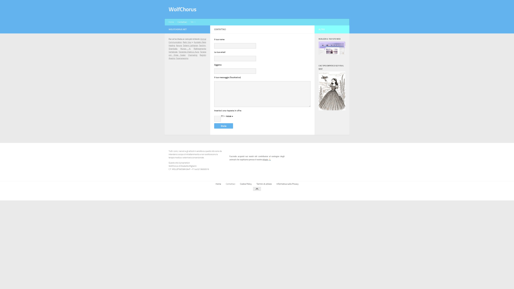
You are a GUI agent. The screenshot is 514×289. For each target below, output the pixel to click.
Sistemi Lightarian (190, 45)
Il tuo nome (219, 39)
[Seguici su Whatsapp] (343, 194)
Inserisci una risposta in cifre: (228, 110)
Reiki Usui (187, 42)
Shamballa (173, 48)
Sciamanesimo (182, 58)
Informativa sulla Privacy (287, 184)
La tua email (219, 52)
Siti (192, 22)
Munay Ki (185, 48)
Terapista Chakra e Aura (189, 52)
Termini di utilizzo (264, 184)
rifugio (265, 159)
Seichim (202, 45)
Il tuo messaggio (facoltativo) (227, 77)
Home (171, 22)
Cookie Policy (246, 184)
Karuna (179, 45)
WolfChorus (182, 9)
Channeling (192, 55)
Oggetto (218, 65)
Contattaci (182, 22)
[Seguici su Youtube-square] (339, 194)
